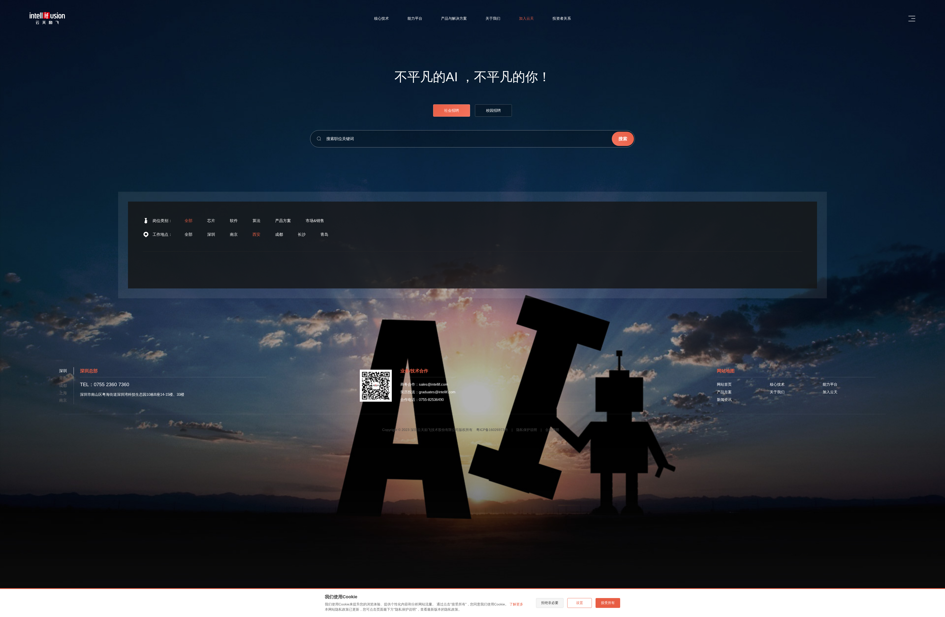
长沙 (302, 234)
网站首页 (724, 384)
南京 (234, 234)
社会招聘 (451, 110)
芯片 (211, 221)
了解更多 (516, 604)
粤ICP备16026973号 (492, 430)
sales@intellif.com (433, 384)
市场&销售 (315, 221)
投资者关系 (561, 18)
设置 (579, 603)
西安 (256, 234)
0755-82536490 (431, 399)
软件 (234, 221)
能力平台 (415, 18)
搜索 (622, 138)
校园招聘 (493, 110)
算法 (256, 221)
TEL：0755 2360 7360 (104, 384)
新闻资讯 (724, 399)
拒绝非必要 (549, 603)
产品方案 (283, 221)
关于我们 (493, 18)
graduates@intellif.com (437, 392)
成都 (279, 234)
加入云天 (526, 18)
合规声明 (552, 430)
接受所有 (608, 603)
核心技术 (381, 18)
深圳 (211, 234)
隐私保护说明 (526, 430)
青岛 (324, 234)
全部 (188, 221)
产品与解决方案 (454, 18)
